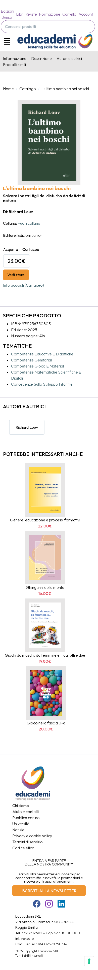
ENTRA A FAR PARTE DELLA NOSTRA (49, 862)
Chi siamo (20, 805)
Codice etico (23, 847)
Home (8, 88)
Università (20, 823)
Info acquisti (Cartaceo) (23, 285)
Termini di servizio (27, 841)
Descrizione (41, 58)
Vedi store (16, 274)
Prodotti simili (14, 64)
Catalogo (27, 88)
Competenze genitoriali (32, 359)
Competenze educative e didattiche (42, 353)
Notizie (18, 829)
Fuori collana (29, 223)
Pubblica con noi (26, 817)
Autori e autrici (69, 58)
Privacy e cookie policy (32, 835)
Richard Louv (27, 427)
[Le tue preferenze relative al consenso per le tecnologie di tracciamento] (89, 961)
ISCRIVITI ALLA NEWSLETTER (49, 890)
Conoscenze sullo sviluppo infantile (42, 384)
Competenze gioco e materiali (38, 366)
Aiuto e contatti (25, 811)
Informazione (14, 58)
